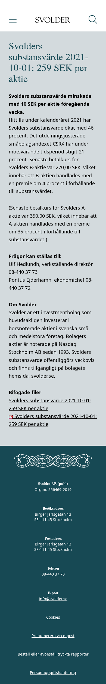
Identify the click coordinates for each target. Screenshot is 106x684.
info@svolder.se (53, 598)
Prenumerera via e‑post (53, 635)
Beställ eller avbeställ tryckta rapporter (53, 654)
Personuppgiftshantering (53, 672)
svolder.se (42, 375)
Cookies (53, 617)
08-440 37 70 (53, 574)
